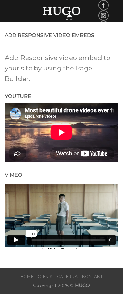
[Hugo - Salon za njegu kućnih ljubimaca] (61, 11)
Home (26, 276)
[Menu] (8, 11)
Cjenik (45, 276)
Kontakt (92, 276)
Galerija (67, 276)
